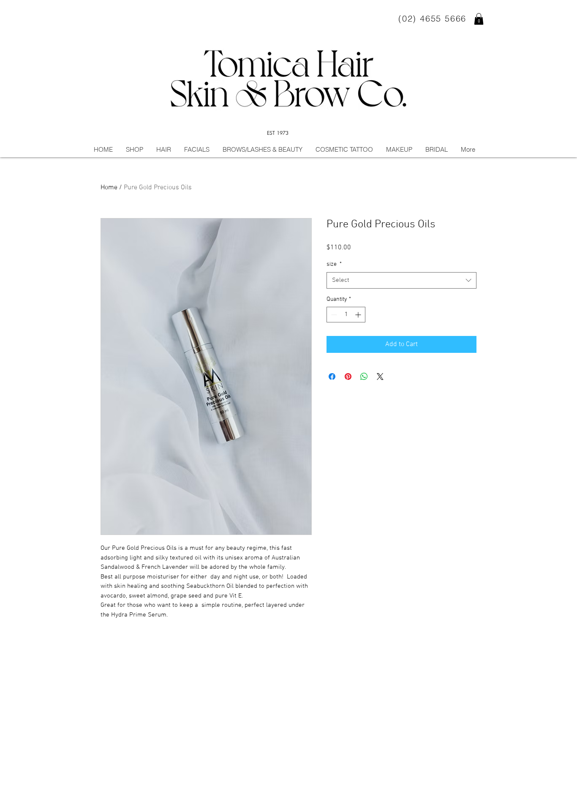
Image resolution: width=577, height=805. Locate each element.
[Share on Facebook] (332, 376)
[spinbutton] (346, 314)
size (334, 264)
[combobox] (401, 280)
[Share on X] (380, 376)
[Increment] (359, 314)
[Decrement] (333, 314)
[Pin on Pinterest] (348, 376)
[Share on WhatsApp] (364, 376)
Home (109, 187)
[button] (479, 19)
